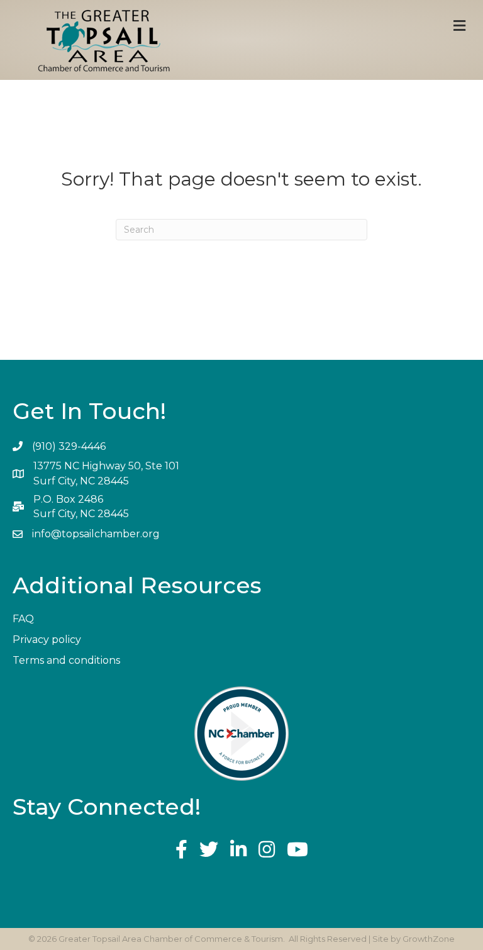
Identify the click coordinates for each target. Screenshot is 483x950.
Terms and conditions (66, 660)
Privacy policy (47, 639)
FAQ (23, 619)
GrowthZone (428, 939)
